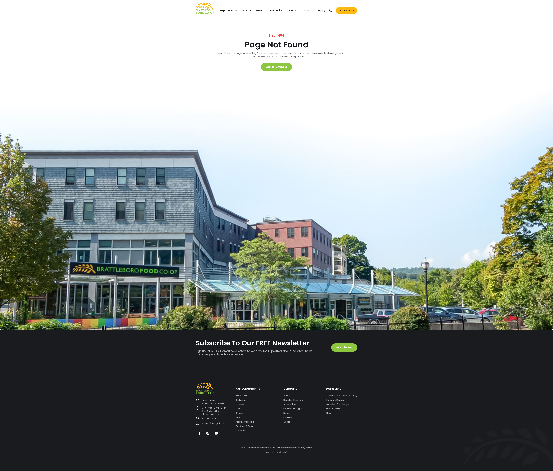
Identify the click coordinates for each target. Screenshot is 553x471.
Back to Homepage (276, 66)
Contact (288, 421)
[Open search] (331, 10)
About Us (288, 395)
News (286, 412)
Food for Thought (292, 408)
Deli (238, 408)
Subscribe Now (344, 347)
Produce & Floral (244, 426)
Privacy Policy (305, 447)
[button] (229, 10)
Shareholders (290, 404)
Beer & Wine (242, 395)
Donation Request (335, 399)
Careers (287, 417)
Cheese (240, 404)
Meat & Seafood (245, 421)
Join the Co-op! (346, 10)
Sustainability (333, 408)
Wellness (241, 430)
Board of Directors (293, 399)
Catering (241, 399)
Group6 (283, 452)
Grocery (240, 412)
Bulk (238, 417)
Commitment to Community (341, 395)
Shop (329, 412)
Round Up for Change (337, 404)
